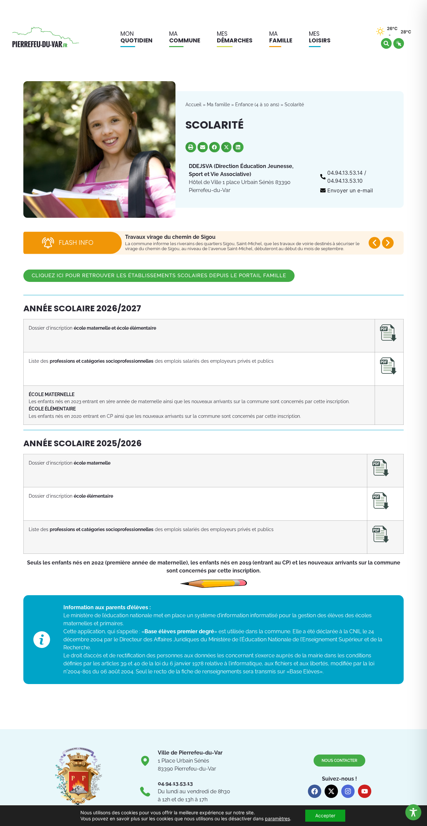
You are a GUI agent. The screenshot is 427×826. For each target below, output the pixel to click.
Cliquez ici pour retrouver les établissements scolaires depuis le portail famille (159, 276)
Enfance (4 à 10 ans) (257, 104)
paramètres (277, 818)
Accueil (193, 104)
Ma (184, 37)
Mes (235, 37)
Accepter (325, 815)
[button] (190, 147)
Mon (136, 37)
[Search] (386, 43)
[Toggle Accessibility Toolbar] (413, 812)
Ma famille (218, 104)
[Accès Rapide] (398, 43)
